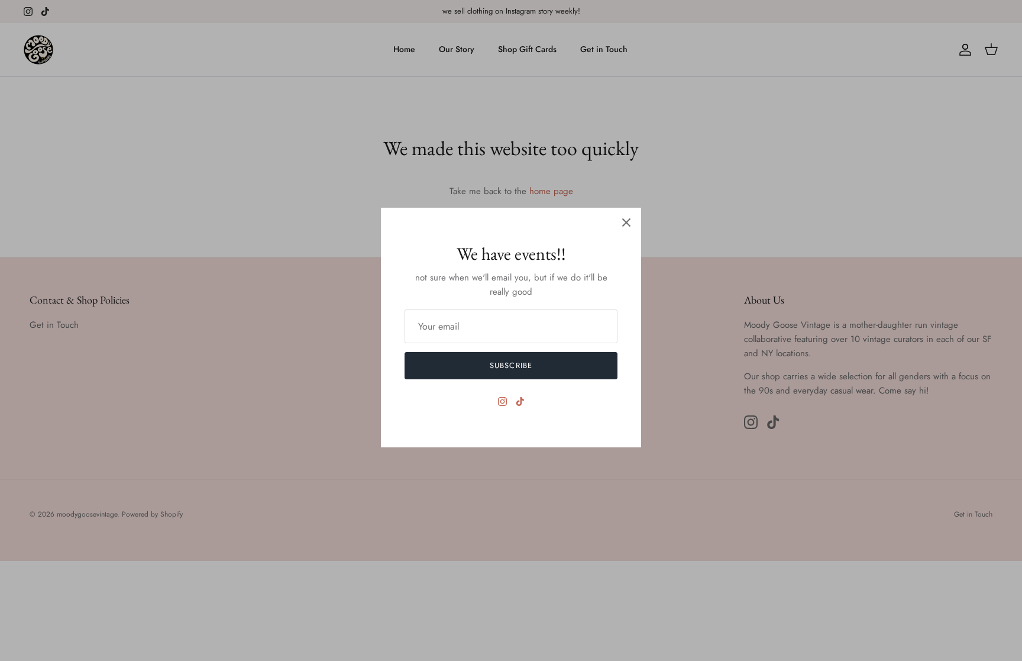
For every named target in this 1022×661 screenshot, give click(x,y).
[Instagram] (502, 401)
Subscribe (511, 365)
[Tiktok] (520, 401)
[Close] (626, 222)
